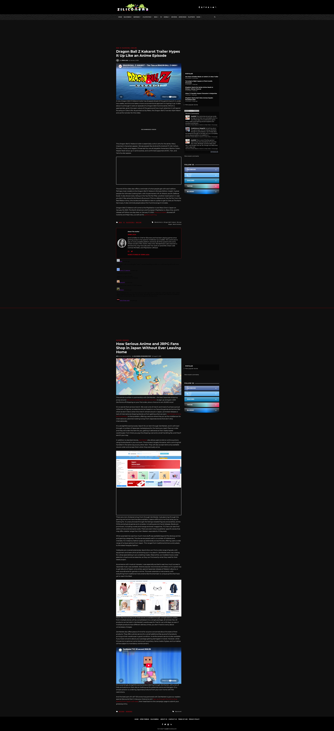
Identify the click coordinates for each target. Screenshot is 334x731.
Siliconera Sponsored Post (142, 356)
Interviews (182, 17)
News (117, 47)
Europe (179, 222)
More (198, 17)
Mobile (166, 17)
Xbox (155, 17)
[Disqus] (148, 280)
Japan (170, 224)
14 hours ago (215, 148)
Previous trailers (160, 212)
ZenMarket (143, 440)
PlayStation (147, 17)
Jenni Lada (125, 60)
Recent (191, 111)
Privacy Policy (194, 719)
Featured (119, 340)
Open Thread (144, 719)
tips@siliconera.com (170, 729)
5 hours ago (214, 124)
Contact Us (172, 719)
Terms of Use (183, 719)
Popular (196, 111)
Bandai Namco (159, 222)
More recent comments (191, 156)
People (186, 111)
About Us (163, 719)
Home (120, 17)
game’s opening (150, 215)
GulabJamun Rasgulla (198, 128)
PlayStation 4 (126, 47)
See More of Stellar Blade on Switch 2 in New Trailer (201, 76)
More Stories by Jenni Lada (138, 254)
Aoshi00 (193, 116)
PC (161, 17)
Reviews (174, 17)
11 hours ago (214, 136)
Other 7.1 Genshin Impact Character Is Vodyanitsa (201, 93)
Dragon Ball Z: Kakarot (170, 222)
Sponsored (125, 340)
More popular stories (191, 105)
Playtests (191, 17)
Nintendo (136, 17)
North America (177, 224)
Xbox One (134, 47)
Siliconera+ (128, 17)
